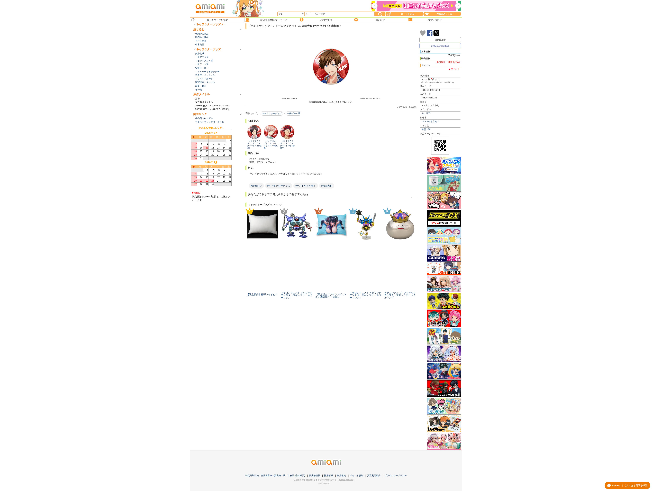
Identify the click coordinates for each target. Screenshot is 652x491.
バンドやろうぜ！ (430, 121)
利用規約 (341, 475)
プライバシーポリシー (396, 475)
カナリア (426, 113)
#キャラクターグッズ (278, 185)
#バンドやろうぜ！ (305, 185)
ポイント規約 (356, 475)
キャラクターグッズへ (209, 24)
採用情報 (328, 475)
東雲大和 (426, 129)
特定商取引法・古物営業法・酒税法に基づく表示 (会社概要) (275, 475)
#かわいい (256, 185)
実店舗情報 (314, 475)
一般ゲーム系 (293, 113)
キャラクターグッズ (272, 113)
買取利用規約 (374, 475)
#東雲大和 (326, 185)
